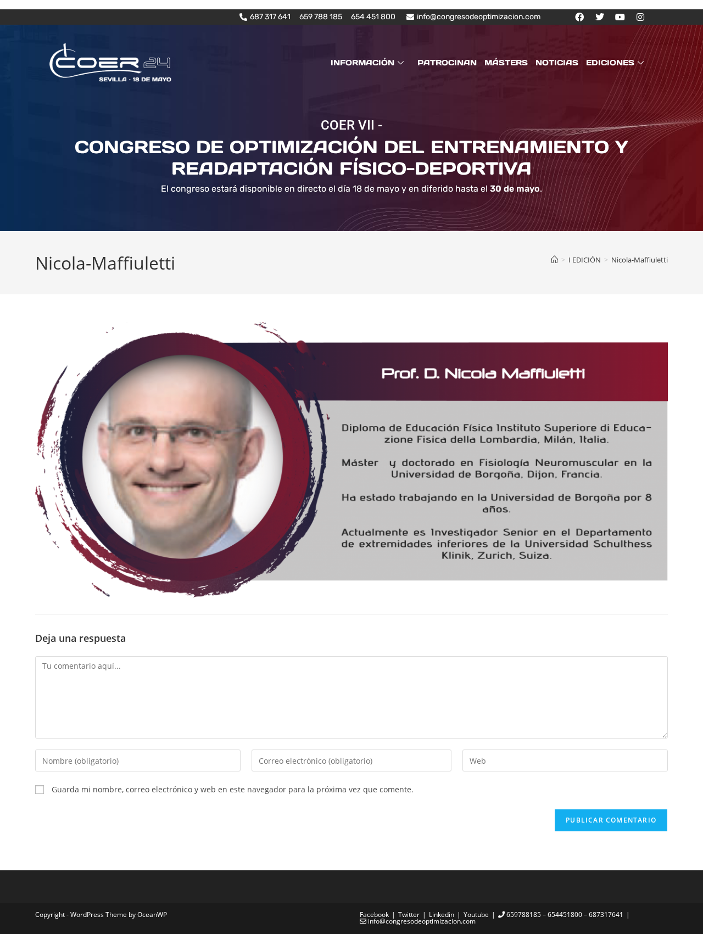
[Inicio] (554, 260)
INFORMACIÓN (362, 63)
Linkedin (441, 914)
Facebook (374, 914)
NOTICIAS (556, 63)
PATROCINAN (447, 63)
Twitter (409, 914)
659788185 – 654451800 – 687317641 (564, 914)
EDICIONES (610, 63)
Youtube (476, 914)
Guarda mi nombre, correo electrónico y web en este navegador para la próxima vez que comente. (233, 789)
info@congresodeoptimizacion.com (421, 921)
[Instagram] (640, 17)
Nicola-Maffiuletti (639, 260)
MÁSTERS (506, 63)
